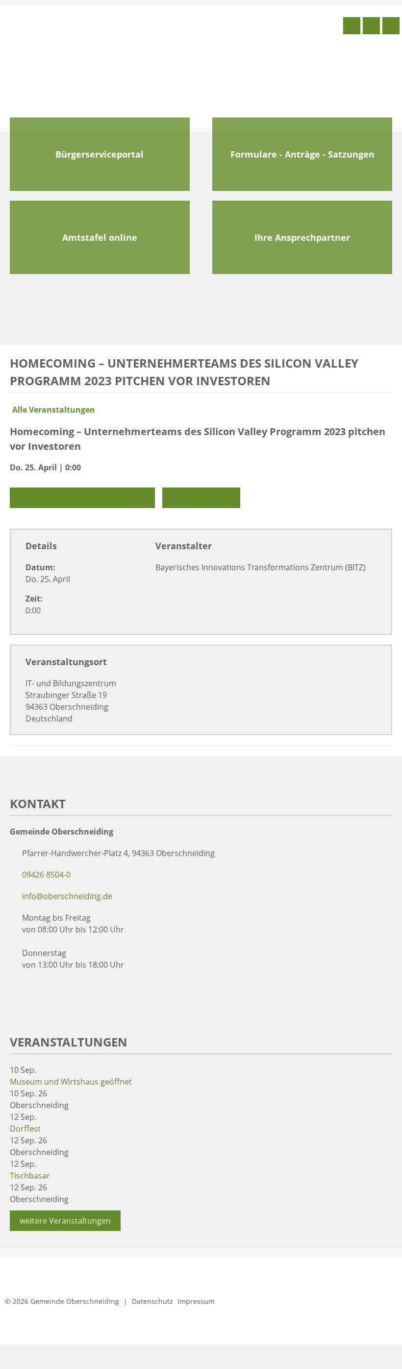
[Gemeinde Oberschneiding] (76, 65)
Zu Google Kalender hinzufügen (83, 497)
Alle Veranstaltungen (53, 409)
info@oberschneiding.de (67, 896)
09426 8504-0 (46, 874)
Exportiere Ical (202, 497)
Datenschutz (152, 1301)
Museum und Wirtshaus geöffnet (71, 1081)
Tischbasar (30, 1175)
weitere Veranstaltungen (65, 1220)
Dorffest (25, 1128)
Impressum (196, 1301)
